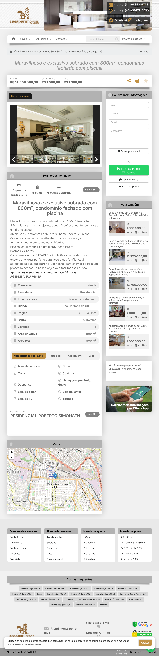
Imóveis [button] (23, 38)
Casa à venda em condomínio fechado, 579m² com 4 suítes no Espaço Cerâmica (127, 272)
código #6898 (81, 594)
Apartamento (54, 537)
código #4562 (30, 588)
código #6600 (22, 594)
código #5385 (105, 594)
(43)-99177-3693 (137, 10)
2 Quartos (89, 542)
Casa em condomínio (74, 51)
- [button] (12, 457)
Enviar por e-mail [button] (130, 151)
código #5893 (127, 588)
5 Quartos (89, 559)
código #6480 (60, 604)
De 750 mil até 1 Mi (131, 548)
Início (15, 51)
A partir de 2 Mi (129, 559)
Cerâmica (15, 553)
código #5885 (50, 599)
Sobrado (51, 542)
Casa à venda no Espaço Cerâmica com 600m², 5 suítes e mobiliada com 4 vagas (128, 244)
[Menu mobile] (13, 39)
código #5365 (56, 594)
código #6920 (85, 604)
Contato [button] (60, 38)
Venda (25, 51)
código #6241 (79, 588)
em (133, 594)
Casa (49, 553)
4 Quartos (89, 553)
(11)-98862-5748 (136, 4)
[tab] (20, 96)
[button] (17, 130)
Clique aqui (115, 368)
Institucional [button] (42, 38)
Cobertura (52, 548)
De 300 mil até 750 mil (132, 542)
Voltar (145, 51)
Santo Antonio (18, 548)
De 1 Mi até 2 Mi (129, 553)
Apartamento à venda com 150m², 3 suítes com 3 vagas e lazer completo (128, 328)
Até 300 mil (126, 537)
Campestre (16, 542)
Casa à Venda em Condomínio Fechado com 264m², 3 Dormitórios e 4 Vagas (128, 215)
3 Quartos (89, 548)
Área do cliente (134, 38)
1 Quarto (88, 537)
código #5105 (114, 599)
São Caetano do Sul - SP (46, 51)
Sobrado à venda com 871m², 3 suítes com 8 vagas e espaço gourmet (126, 300)
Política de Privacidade (28, 644)
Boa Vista (15, 559)
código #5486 (103, 588)
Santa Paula (16, 537)
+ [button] (12, 452)
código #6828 (26, 599)
